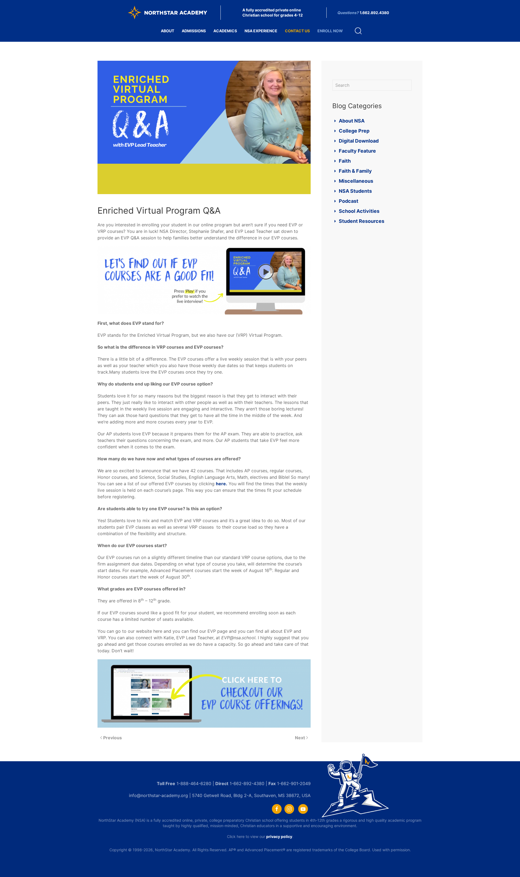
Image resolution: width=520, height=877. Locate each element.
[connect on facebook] (277, 809)
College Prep (354, 131)
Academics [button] (225, 30)
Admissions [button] (194, 30)
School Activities (359, 211)
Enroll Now (330, 30)
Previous (112, 737)
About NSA (352, 121)
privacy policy (279, 836)
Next (300, 737)
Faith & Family (355, 171)
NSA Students (355, 191)
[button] (358, 31)
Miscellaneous (356, 181)
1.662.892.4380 (374, 12)
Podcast (348, 201)
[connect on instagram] (289, 809)
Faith (345, 161)
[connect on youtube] (303, 809)
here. (221, 483)
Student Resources (361, 221)
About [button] (167, 30)
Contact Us (297, 30)
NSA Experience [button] (261, 30)
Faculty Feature (357, 151)
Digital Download (359, 141)
